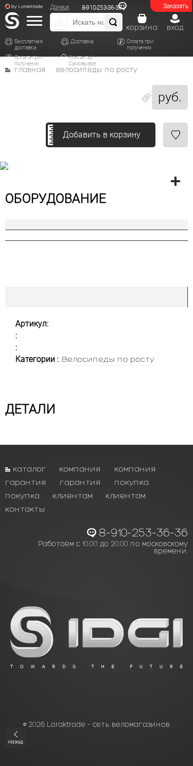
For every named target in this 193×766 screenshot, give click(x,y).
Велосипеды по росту (96, 70)
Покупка (131, 482)
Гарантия (26, 482)
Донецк (59, 7)
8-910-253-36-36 (101, 8)
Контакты (25, 509)
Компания (80, 469)
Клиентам (72, 495)
